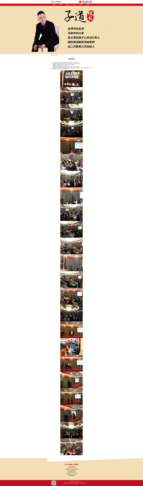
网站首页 (54, 4)
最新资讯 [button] (81, 4)
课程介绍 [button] (67, 4)
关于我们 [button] (61, 4)
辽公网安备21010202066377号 (83, 483)
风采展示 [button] (74, 4)
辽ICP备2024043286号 (71, 483)
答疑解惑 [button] (88, 4)
